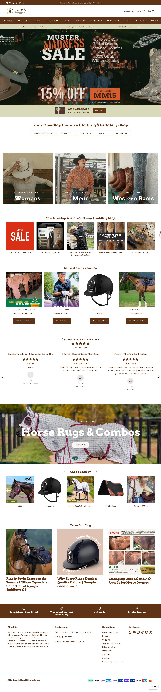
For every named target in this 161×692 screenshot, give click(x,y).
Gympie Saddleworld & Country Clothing (26, 680)
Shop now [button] (99, 111)
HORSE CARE (121, 133)
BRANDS (154, 21)
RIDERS (66, 21)
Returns (105, 636)
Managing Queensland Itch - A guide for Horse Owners (131, 580)
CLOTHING (8, 21)
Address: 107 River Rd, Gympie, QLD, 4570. (73, 632)
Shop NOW (81, 445)
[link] (80, 111)
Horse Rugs (67, 133)
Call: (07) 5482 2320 (63, 637)
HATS (37, 21)
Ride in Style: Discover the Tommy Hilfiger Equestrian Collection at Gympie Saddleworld (28, 584)
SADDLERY (80, 21)
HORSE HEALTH (114, 21)
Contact (105, 658)
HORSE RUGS (96, 21)
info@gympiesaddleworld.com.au (70, 641)
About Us (106, 654)
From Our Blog (80, 525)
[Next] (158, 376)
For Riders (86, 133)
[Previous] (3, 376)
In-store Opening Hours (113, 662)
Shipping (106, 640)
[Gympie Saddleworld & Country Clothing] (16, 11)
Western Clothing (43, 133)
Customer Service (110, 632)
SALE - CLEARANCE (136, 21)
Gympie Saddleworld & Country (33, 632)
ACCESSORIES (51, 21)
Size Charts (107, 651)
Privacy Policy (108, 647)
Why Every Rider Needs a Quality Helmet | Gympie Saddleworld (77, 582)
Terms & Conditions (111, 643)
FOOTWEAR (24, 21)
